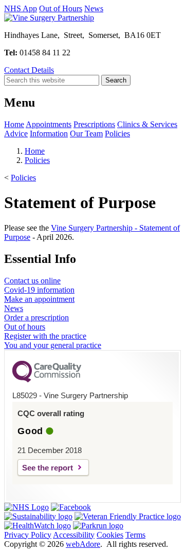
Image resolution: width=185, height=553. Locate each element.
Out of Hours (60, 8)
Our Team (86, 133)
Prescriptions (94, 124)
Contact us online (32, 280)
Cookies (110, 534)
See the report (47, 467)
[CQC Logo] (46, 380)
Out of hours (24, 326)
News (93, 8)
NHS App (20, 8)
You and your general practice (52, 345)
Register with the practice (45, 336)
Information (49, 133)
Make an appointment (39, 299)
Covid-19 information (39, 289)
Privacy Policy (27, 534)
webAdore (83, 544)
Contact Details (29, 70)
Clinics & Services (147, 124)
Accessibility (74, 534)
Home (14, 124)
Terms (135, 534)
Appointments (48, 124)
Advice (16, 133)
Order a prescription (36, 317)
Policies (117, 133)
